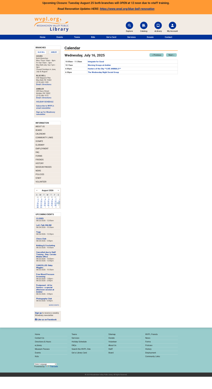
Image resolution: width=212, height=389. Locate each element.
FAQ (37, 152)
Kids (93, 37)
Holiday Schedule (79, 342)
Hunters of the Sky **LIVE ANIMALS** (104, 69)
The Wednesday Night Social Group (103, 72)
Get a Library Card (79, 353)
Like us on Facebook (47, 319)
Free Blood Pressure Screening (45, 275)
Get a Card (111, 37)
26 (48, 205)
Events (60, 37)
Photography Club (44, 299)
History (40, 163)
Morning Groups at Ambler (99, 65)
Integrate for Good (96, 62)
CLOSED (40, 218)
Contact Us (39, 338)
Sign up (38, 313)
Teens (77, 37)
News (38, 171)
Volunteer (41, 182)
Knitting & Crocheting (45, 245)
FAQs (74, 345)
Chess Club (41, 239)
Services (131, 37)
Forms (39, 156)
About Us (40, 126)
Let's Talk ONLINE (44, 225)
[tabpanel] (47, 85)
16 (38, 203)
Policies (40, 174)
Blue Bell (41, 52)
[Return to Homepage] (51, 31)
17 (41, 203)
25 (45, 205)
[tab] (41, 52)
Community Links (44, 137)
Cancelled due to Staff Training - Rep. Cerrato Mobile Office (46, 254)
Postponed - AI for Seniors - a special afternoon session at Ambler (45, 288)
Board (39, 130)
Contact (168, 37)
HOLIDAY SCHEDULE (44, 102)
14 (55, 201)
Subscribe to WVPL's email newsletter (45, 107)
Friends (40, 159)
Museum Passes (44, 167)
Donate (150, 37)
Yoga (38, 232)
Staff (38, 178)
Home (42, 37)
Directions (46, 84)
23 (38, 205)
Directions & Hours (43, 342)
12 (48, 201)
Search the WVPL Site (81, 349)
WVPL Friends (151, 334)
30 (38, 207)
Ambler (54, 52)
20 (52, 203)
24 (41, 205)
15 (59, 201)
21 (55, 203)
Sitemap (112, 334)
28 (55, 205)
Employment (42, 148)
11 (45, 201)
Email (38, 84)
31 (41, 207)
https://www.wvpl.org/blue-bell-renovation (127, 9)
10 (41, 201)
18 (45, 203)
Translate (54, 366)
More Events (54, 305)
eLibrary (40, 145)
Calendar (40, 134)
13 (52, 201)
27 (52, 205)
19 (48, 203)
